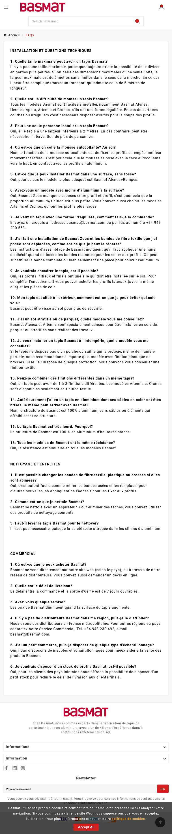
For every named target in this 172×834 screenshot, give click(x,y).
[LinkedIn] (14, 768)
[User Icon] (161, 7)
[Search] (137, 21)
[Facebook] (6, 768)
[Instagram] (23, 768)
